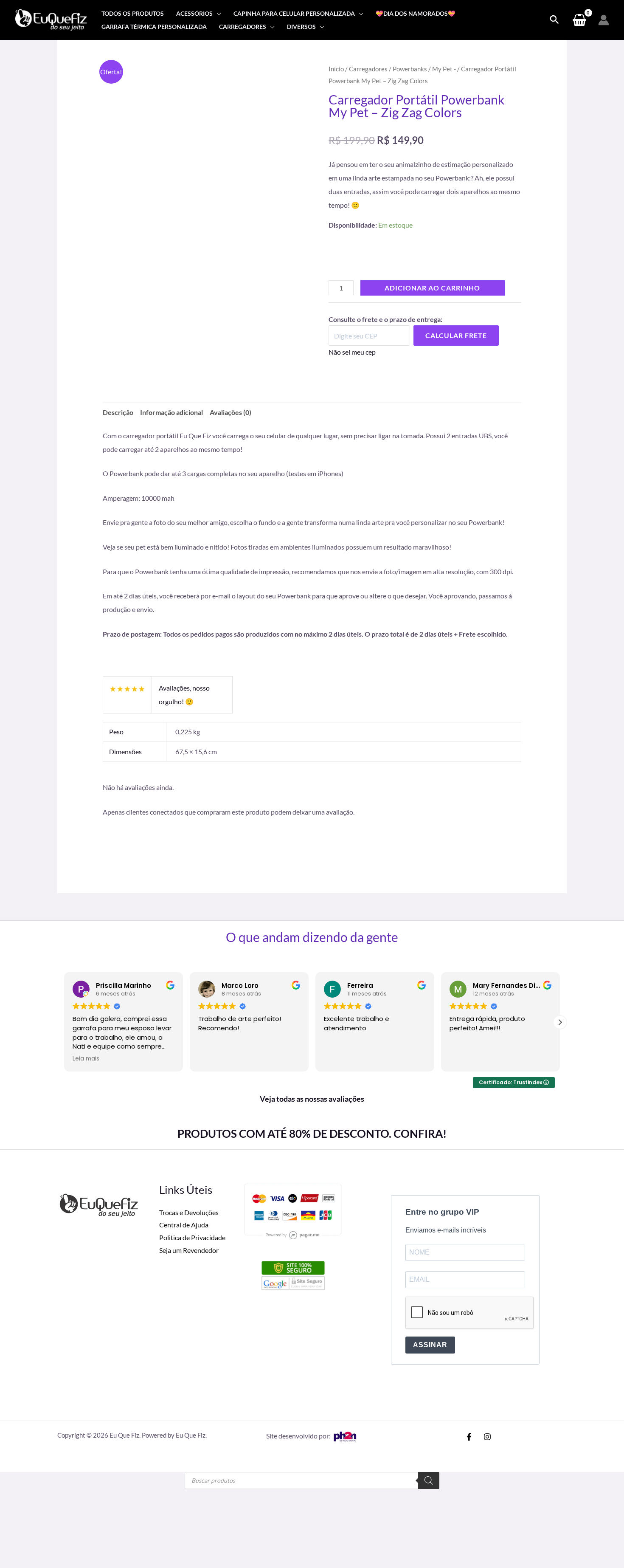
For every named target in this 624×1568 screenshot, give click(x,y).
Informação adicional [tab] (171, 426)
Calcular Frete (456, 349)
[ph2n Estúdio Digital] (344, 1333)
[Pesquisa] (428, 1377)
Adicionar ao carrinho (432, 301)
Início (336, 69)
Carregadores (368, 69)
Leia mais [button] (86, 956)
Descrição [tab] (118, 426)
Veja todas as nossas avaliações (312, 996)
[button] (217, 13)
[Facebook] (469, 1334)
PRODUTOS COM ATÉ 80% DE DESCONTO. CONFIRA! (312, 1031)
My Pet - (444, 69)
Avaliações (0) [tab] (230, 426)
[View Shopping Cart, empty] (579, 20)
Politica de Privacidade (192, 1135)
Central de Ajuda (183, 1122)
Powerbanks (410, 69)
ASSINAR (430, 1242)
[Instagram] (487, 1334)
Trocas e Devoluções (189, 1109)
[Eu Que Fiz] (51, 19)
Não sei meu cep (352, 365)
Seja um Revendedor (189, 1147)
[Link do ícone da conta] (603, 19)
